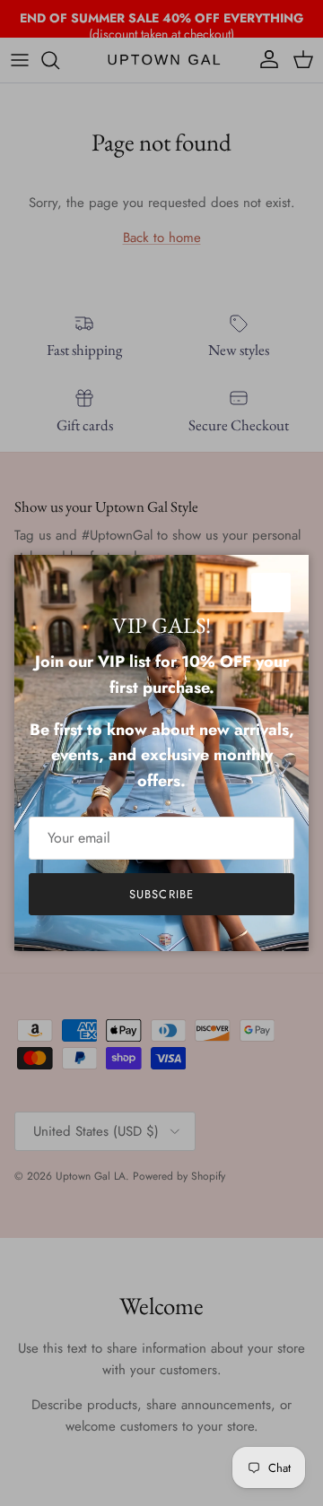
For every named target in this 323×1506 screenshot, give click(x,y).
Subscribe (161, 894)
